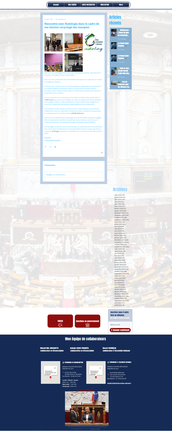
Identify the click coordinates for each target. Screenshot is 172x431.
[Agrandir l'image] (53, 42)
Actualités (47, 138)
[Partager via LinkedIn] (55, 147)
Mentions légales (95, 429)
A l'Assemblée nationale (52, 140)
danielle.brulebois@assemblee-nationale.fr (119, 383)
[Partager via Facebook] (45, 147)
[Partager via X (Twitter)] (50, 147)
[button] (104, 4)
